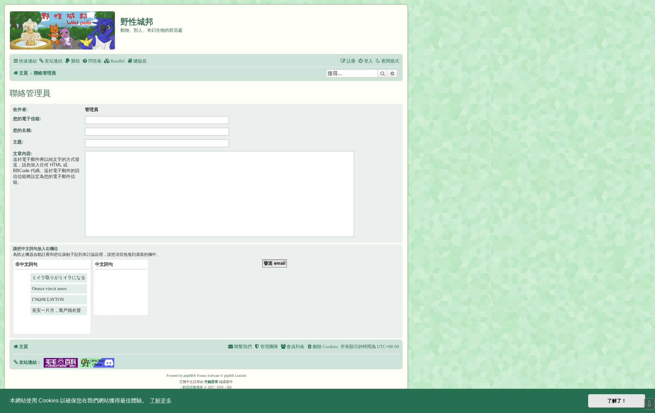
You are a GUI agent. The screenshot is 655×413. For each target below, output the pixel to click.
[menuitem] (50, 61)
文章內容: (22, 153)
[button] (27, 362)
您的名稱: (22, 130)
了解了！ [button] (616, 400)
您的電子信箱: (27, 118)
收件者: (20, 109)
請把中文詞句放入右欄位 (35, 248)
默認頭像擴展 (193, 387)
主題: (18, 141)
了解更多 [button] (161, 400)
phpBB (188, 375)
